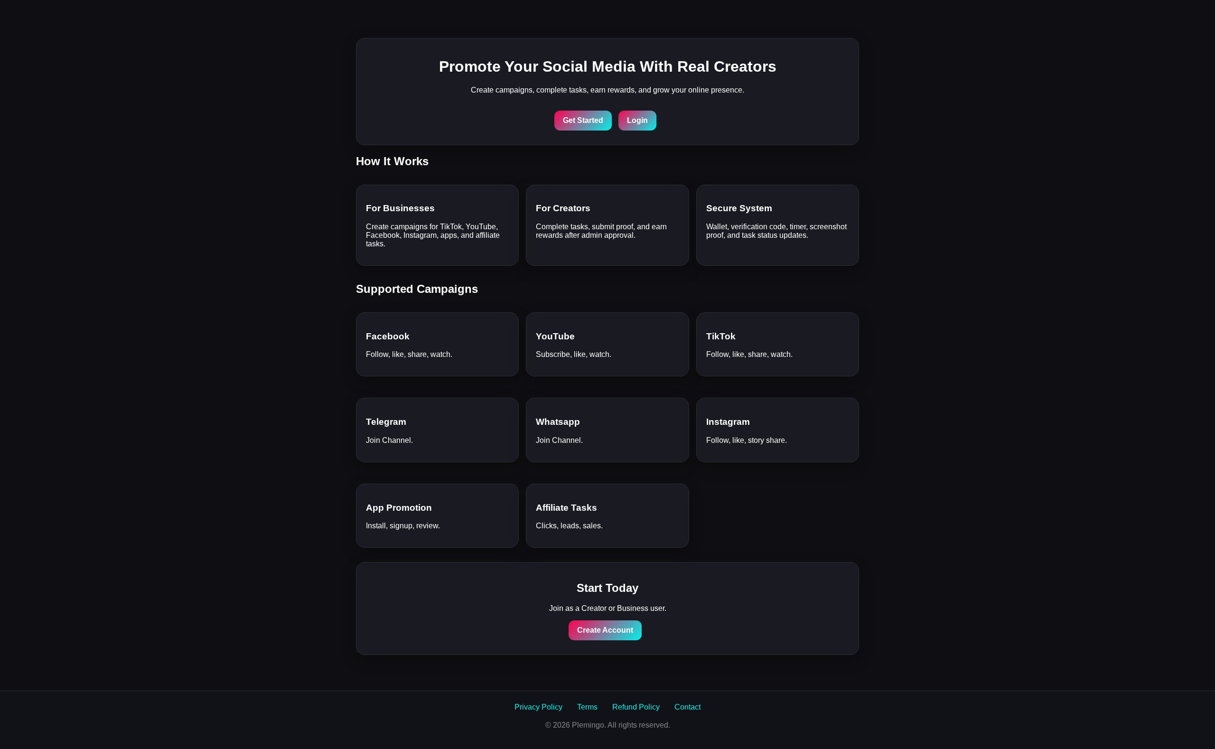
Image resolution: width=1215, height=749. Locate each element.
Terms (587, 707)
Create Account (605, 630)
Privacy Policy (538, 707)
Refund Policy (636, 707)
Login (637, 120)
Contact (687, 707)
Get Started (583, 120)
